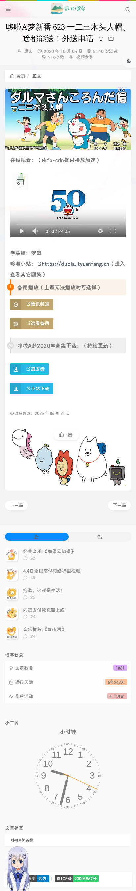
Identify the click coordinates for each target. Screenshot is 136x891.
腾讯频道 (40, 304)
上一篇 (16, 505)
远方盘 (38, 369)
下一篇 (119, 505)
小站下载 (40, 388)
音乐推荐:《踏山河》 (44, 629)
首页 (20, 76)
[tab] (36, 536)
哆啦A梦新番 (22, 840)
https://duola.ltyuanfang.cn (75, 263)
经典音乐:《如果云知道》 (49, 551)
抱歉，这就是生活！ (44, 590)
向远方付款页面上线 (44, 610)
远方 (28, 51)
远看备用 (40, 323)
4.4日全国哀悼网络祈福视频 (51, 571)
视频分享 (84, 56)
